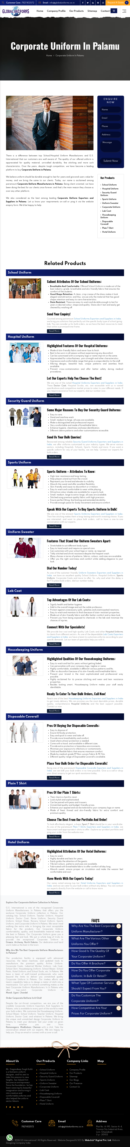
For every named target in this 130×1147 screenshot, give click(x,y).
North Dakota (31, 942)
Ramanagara (12, 1027)
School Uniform (109, 185)
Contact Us (107, 11)
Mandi (9, 993)
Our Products (76, 11)
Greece (9, 942)
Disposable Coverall (106, 223)
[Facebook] (82, 2)
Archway (18, 942)
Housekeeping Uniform (108, 216)
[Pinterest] (97, 2)
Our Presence (75, 1084)
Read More (54, 331)
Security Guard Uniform (108, 194)
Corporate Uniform (111, 207)
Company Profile (56, 11)
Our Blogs (74, 1080)
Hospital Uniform (110, 189)
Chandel (24, 993)
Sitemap (92, 11)
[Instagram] (102, 2)
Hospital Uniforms (114, 632)
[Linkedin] (92, 2)
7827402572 (28, 3)
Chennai (36, 1027)
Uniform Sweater (110, 203)
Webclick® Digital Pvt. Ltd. (98, 1140)
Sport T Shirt (88, 824)
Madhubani (25, 1027)
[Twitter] (87, 2)
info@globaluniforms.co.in (62, 3)
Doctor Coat (60, 386)
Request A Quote (116, 3)
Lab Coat (106, 211)
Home (40, 11)
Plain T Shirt (107, 228)
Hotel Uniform (109, 232)
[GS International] (15, 11)
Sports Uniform (109, 199)
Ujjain (16, 993)
